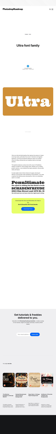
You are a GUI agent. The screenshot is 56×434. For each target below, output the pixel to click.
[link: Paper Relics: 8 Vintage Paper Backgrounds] (34, 386)
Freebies (26, 34)
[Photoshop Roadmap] (28, 66)
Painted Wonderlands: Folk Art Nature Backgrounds (21, 395)
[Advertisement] (28, 3)
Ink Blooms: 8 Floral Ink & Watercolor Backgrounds (46, 395)
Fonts (30, 34)
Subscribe (35, 334)
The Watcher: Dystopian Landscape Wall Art (8, 395)
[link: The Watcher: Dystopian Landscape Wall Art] (9, 386)
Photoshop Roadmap (28, 68)
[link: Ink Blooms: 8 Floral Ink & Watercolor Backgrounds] (47, 386)
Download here (28, 209)
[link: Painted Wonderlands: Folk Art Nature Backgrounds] (22, 386)
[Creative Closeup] (4, 385)
